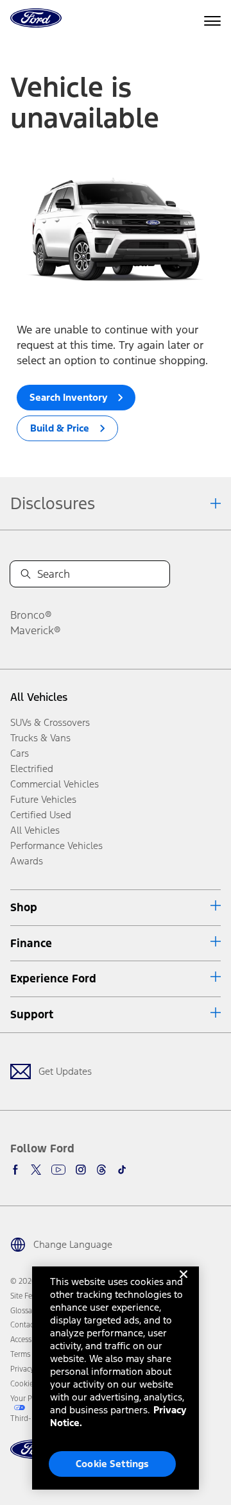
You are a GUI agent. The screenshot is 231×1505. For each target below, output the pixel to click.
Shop (23, 907)
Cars (19, 753)
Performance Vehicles (56, 845)
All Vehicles (38, 697)
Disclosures (52, 503)
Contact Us (28, 1324)
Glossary (24, 1310)
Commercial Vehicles (54, 784)
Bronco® (31, 615)
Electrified (31, 768)
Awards (26, 861)
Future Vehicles (43, 799)
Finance (31, 943)
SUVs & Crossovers (50, 722)
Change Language (72, 1244)
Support (31, 1014)
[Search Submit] (26, 574)
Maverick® (35, 630)
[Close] (183, 1284)
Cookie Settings (112, 1464)
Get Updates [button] (65, 1071)
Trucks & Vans (40, 738)
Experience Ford (53, 978)
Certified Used (40, 815)
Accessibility (30, 1339)
